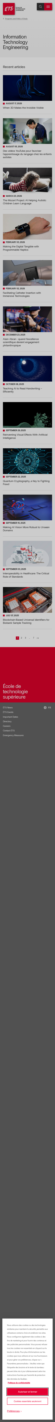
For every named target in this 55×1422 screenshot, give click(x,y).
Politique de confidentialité (19, 1383)
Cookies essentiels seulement (27, 1401)
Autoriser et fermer (27, 1391)
